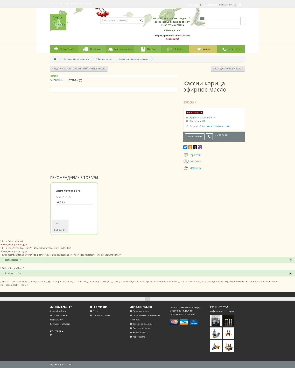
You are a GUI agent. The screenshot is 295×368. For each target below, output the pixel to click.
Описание (56, 80)
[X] (195, 147)
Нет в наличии (194, 136)
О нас (96, 311)
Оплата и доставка (102, 315)
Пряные (211, 117)
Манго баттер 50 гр (67, 190)
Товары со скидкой (142, 323)
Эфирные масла (103, 59)
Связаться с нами (141, 328)
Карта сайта (139, 336)
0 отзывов (207, 126)
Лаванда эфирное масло (227, 69)
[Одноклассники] (190, 147)
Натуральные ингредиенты (76, 59)
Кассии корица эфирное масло (133, 59)
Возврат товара (141, 332)
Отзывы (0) (75, 80)
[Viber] (200, 147)
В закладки (222, 134)
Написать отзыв (222, 126)
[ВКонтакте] (185, 147)
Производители (141, 311)
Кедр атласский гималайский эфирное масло (79, 69)
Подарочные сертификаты (146, 315)
